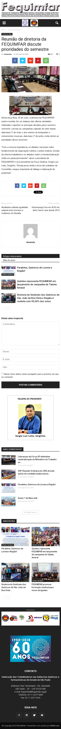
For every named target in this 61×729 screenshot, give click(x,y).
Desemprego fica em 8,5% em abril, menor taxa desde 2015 (46, 209)
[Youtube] (42, 715)
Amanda (7, 54)
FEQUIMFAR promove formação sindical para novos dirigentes (43, 587)
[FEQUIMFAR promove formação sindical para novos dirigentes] (46, 572)
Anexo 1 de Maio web (27, 498)
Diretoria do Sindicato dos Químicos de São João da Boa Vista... (13, 587)
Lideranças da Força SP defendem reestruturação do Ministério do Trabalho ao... (37, 459)
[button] (57, 23)
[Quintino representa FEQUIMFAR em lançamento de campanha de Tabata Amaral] (8, 284)
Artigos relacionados (12, 256)
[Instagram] (27, 715)
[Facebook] (19, 715)
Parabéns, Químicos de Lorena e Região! (37, 484)
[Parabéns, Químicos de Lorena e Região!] (8, 271)
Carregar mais (29, 512)
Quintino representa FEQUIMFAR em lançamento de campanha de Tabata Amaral (37, 284)
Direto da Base (7, 34)
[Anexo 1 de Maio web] (8, 501)
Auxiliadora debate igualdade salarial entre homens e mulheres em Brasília (14, 210)
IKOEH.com (54, 725)
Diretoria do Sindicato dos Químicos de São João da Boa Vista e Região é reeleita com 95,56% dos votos (38, 298)
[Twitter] (34, 715)
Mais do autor (9, 260)
